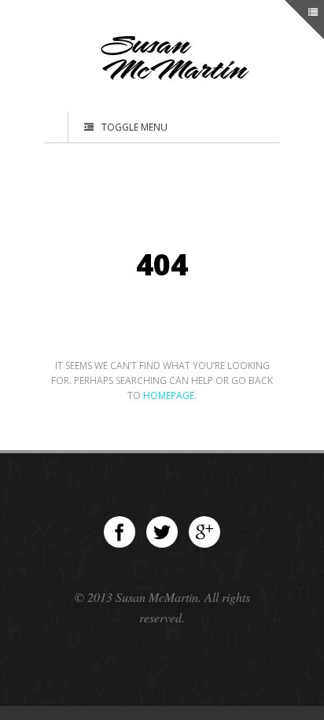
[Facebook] (119, 532)
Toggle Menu (134, 127)
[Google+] (204, 532)
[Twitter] (162, 532)
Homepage (168, 395)
